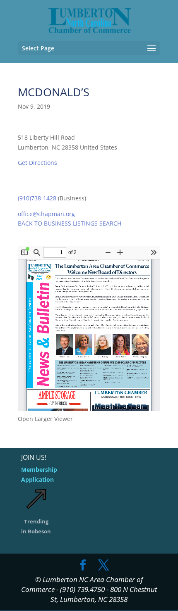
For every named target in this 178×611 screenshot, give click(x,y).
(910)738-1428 (37, 198)
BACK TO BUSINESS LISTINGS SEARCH (69, 223)
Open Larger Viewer (45, 419)
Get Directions (37, 162)
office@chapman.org (46, 214)
